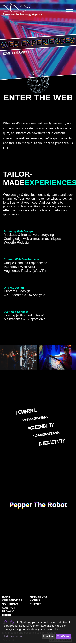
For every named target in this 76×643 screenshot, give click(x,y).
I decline (48, 636)
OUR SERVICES (12, 600)
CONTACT (8, 607)
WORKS (35, 600)
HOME (6, 596)
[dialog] (38, 629)
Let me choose (13, 636)
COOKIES (8, 615)
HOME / (7, 53)
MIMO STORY (38, 596)
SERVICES (22, 52)
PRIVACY (8, 611)
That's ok (63, 636)
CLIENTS (35, 604)
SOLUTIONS (10, 604)
